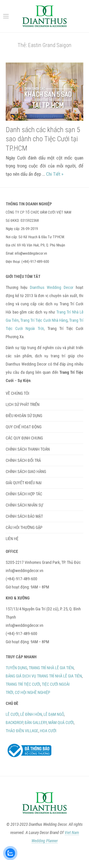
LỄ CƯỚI (12, 714)
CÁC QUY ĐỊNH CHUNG (24, 438)
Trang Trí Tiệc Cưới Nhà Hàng (44, 320)
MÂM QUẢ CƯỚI (61, 722)
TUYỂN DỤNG (16, 667)
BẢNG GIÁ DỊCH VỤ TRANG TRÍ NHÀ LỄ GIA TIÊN (44, 676)
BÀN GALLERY (36, 722)
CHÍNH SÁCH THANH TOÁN (28, 449)
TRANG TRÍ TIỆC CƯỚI (23, 684)
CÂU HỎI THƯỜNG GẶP (24, 527)
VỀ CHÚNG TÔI (17, 393)
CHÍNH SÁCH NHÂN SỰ (24, 505)
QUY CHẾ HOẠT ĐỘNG (24, 426)
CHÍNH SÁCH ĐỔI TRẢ (23, 460)
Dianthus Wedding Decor (51, 287)
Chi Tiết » (54, 174)
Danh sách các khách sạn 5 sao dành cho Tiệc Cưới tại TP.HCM (43, 138)
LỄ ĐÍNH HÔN (31, 714)
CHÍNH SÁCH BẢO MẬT (24, 516)
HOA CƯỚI (48, 730)
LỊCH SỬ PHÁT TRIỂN (22, 404)
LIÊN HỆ (12, 538)
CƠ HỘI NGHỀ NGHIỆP (32, 692)
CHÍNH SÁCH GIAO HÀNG (26, 471)
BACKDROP (14, 722)
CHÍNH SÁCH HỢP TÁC (24, 493)
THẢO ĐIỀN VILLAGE (22, 730)
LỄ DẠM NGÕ (54, 714)
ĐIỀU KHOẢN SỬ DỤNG (24, 415)
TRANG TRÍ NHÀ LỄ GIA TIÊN (51, 667)
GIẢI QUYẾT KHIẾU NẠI (24, 482)
